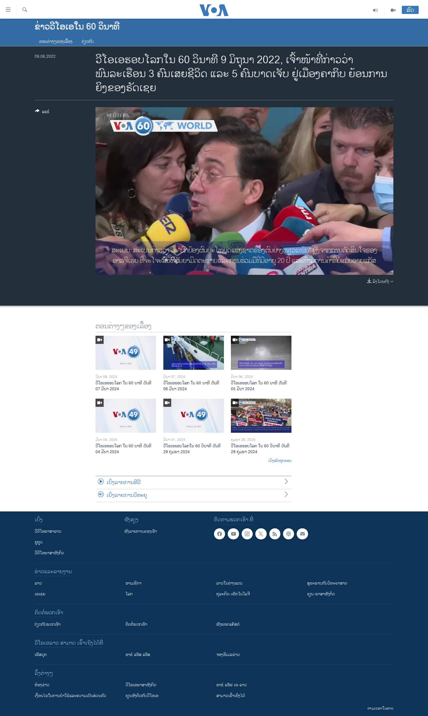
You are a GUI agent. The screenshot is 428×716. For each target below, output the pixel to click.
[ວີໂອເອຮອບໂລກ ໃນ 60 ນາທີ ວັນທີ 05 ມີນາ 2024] (261, 353)
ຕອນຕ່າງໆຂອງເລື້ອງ (55, 41)
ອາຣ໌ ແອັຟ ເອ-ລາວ (231, 685)
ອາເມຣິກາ (133, 583)
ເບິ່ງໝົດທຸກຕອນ (279, 461)
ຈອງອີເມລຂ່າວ (228, 655)
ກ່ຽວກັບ (88, 41)
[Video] (393, 10)
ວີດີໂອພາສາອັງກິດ (49, 553)
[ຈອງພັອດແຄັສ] (302, 533)
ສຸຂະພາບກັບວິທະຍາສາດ (327, 583)
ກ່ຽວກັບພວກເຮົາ (48, 624)
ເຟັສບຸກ (41, 655)
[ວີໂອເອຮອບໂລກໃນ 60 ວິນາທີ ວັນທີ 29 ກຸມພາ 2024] (193, 416)
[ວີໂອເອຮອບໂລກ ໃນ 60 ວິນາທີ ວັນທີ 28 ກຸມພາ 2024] (261, 416)
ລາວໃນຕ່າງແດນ (229, 583)
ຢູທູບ (39, 542)
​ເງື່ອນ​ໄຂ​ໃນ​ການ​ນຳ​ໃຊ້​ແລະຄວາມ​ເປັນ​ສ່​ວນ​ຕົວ (70, 696)
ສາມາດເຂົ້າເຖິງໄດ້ (230, 696)
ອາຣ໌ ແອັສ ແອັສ (137, 655)
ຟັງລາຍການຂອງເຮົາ (140, 531)
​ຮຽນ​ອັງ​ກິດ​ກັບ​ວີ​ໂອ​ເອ (141, 696)
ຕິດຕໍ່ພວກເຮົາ (136, 624)
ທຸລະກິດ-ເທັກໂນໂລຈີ (233, 594)
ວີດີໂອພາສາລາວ (48, 531)
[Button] (42, 112)
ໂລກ (129, 594)
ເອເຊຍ (40, 594)
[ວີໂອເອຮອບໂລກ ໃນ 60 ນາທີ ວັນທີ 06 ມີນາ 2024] (193, 353)
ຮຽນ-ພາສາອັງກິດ (321, 594)
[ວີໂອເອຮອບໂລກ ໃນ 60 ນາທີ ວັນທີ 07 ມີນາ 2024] (125, 353)
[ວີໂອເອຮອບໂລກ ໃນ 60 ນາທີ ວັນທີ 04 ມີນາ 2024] (125, 416)
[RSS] (274, 533)
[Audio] (375, 10)
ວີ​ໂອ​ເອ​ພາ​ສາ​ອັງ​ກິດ (140, 685)
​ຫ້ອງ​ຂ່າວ (42, 685)
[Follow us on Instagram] (247, 533)
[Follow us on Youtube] (233, 533)
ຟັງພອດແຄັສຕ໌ (228, 624)
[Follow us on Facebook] (219, 533)
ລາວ (38, 583)
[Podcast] (288, 533)
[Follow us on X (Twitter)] (260, 533)
